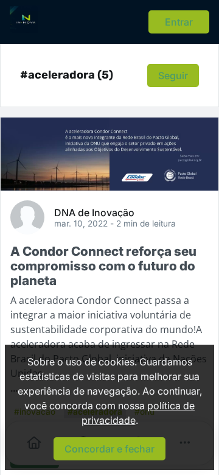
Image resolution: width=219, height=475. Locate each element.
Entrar (179, 22)
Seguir (173, 75)
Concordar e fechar (109, 449)
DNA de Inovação (94, 211)
